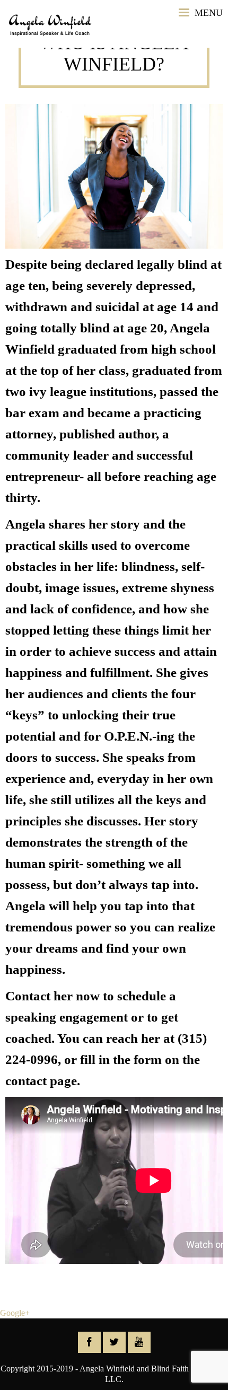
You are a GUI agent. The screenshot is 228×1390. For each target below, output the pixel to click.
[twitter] (114, 1342)
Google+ (15, 1312)
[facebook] (89, 1342)
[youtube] (139, 1342)
